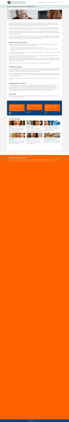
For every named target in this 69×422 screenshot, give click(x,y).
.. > (19, 131)
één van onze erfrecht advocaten (48, 95)
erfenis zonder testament (21, 63)
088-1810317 (37, 420)
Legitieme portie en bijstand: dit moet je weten (51, 126)
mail (40, 420)
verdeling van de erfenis (32, 36)
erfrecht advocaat (33, 38)
